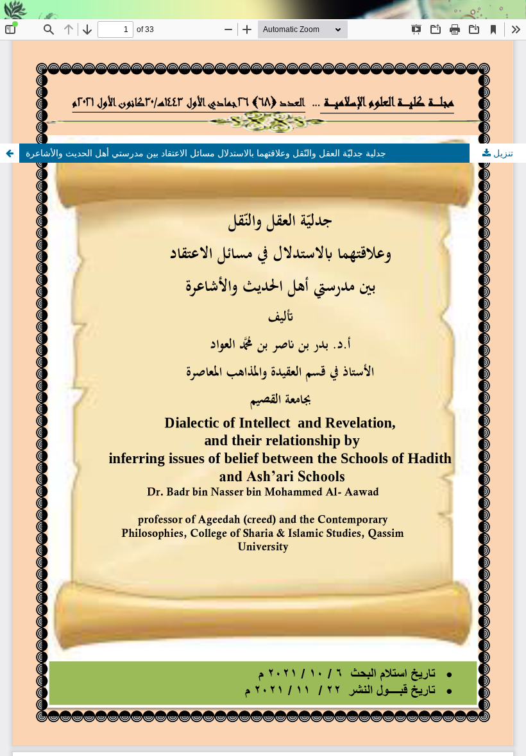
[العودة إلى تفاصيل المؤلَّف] (9, 153)
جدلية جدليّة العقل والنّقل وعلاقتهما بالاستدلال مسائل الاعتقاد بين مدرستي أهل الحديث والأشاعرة (206, 153)
